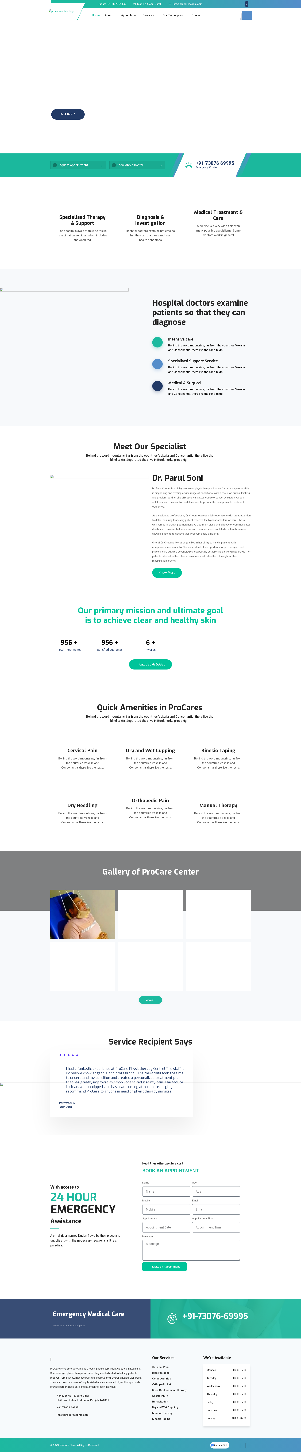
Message (147, 1236)
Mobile (146, 1200)
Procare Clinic (68, 1445)
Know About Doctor (130, 165)
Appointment (129, 15)
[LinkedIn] (242, 1445)
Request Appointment (73, 165)
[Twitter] (237, 1445)
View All (150, 1000)
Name (145, 1182)
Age (194, 1182)
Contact (197, 15)
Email (195, 1200)
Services (148, 15)
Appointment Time (202, 1218)
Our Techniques (173, 15)
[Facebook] (232, 1445)
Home (96, 15)
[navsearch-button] (247, 15)
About (108, 15)
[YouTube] (248, 1445)
